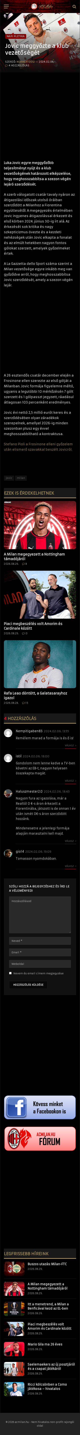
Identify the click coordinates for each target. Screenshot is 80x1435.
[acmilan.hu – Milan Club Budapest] (41, 6)
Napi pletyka (16, 36)
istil (19, 756)
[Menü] (6, 6)
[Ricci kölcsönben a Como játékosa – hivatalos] (14, 1389)
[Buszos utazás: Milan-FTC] (14, 1269)
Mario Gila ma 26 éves (45, 1344)
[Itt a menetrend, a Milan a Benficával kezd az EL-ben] (14, 1309)
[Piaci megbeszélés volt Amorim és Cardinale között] (40, 595)
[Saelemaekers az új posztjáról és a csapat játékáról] (14, 1369)
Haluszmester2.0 (29, 791)
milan (21, 478)
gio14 (20, 851)
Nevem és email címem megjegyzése (38, 973)
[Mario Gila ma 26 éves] (14, 1349)
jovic (9, 478)
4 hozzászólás (19, 65)
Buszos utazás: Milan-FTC (47, 1264)
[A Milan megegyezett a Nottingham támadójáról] (40, 525)
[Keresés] (74, 6)
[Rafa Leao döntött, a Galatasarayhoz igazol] (40, 664)
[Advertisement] (40, 115)
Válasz (69, 745)
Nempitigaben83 (29, 731)
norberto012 (26, 61)
